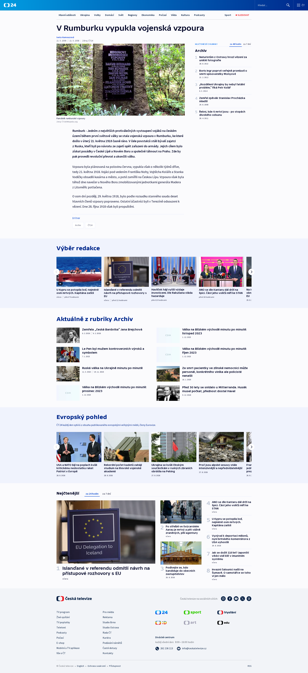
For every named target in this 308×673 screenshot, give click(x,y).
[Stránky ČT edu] (223, 622)
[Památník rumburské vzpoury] (120, 80)
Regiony (132, 15)
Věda (174, 15)
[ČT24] (10, 5)
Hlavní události (67, 15)
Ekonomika (148, 15)
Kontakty (108, 653)
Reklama (107, 617)
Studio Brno (109, 622)
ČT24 (90, 225)
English (80, 665)
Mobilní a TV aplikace (68, 648)
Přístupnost (115, 665)
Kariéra (107, 637)
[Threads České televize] (249, 598)
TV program (63, 612)
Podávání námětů (112, 642)
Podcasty (199, 15)
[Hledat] (288, 5)
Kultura (185, 15)
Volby (97, 15)
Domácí (109, 15)
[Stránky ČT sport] (192, 612)
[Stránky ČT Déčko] (161, 622)
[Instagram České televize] (223, 598)
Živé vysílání (63, 617)
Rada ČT (107, 632)
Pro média (108, 612)
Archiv (78, 225)
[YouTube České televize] (236, 598)
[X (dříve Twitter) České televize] (242, 598)
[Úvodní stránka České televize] (74, 598)
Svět (121, 15)
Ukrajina (85, 15)
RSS (250, 665)
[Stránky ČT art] (190, 622)
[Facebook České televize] (229, 598)
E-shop (60, 642)
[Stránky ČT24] (161, 612)
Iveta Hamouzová (65, 37)
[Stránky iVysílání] (226, 612)
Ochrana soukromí (97, 665)
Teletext (61, 627)
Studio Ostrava (111, 627)
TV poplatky (63, 622)
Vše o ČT (61, 653)
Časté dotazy (110, 648)
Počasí (163, 15)
